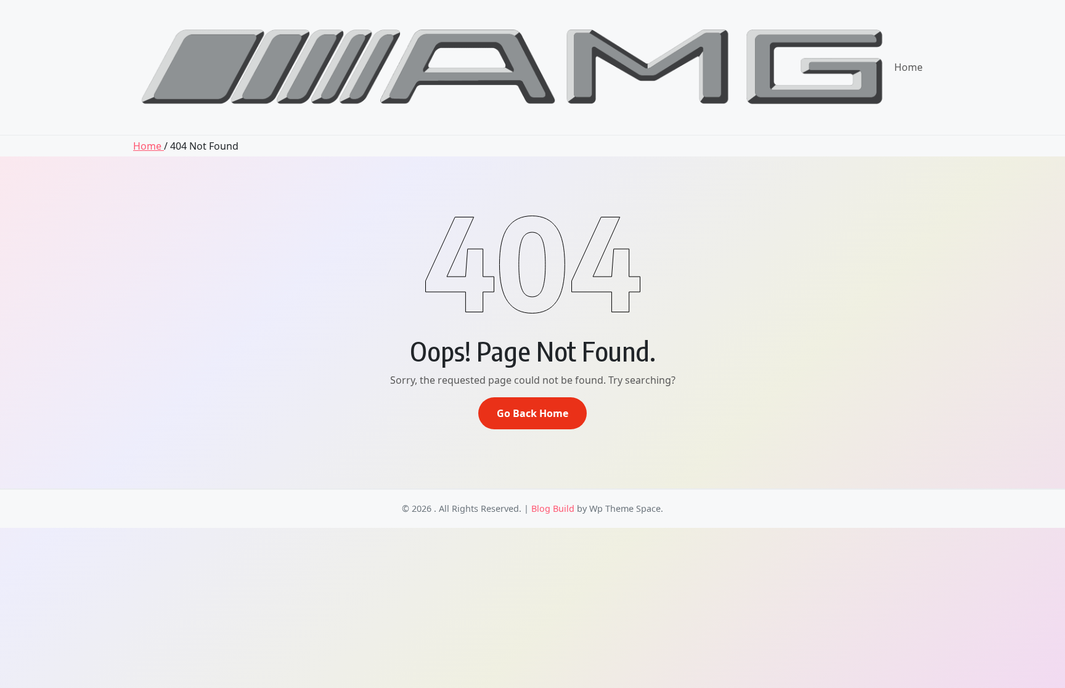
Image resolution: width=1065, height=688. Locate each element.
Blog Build (552, 508)
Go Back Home (532, 413)
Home (908, 67)
